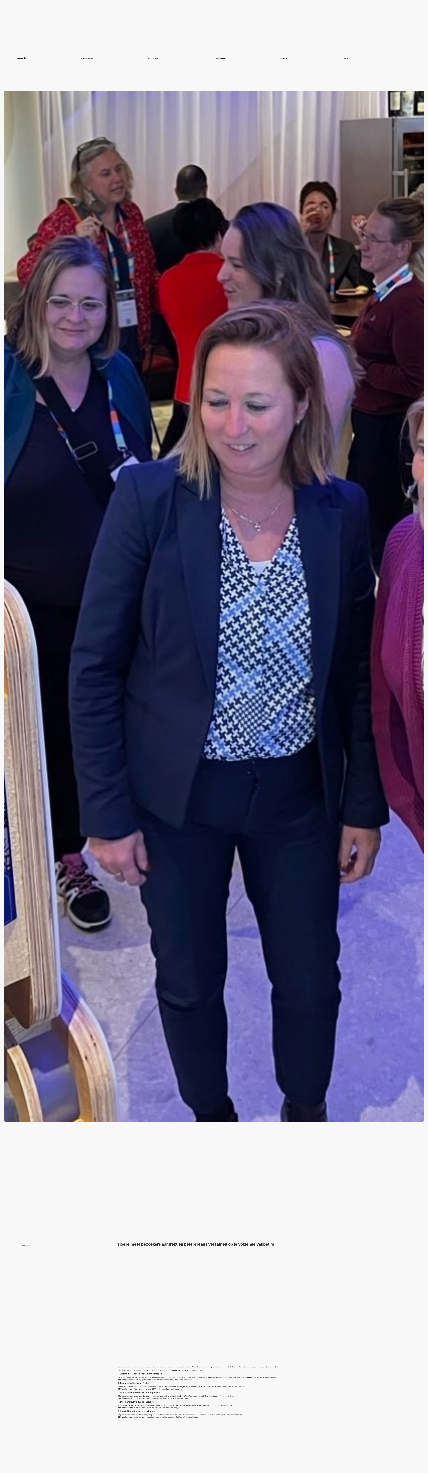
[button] (346, 58)
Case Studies (220, 58)
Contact (283, 58)
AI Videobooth (154, 58)
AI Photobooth (87, 58)
